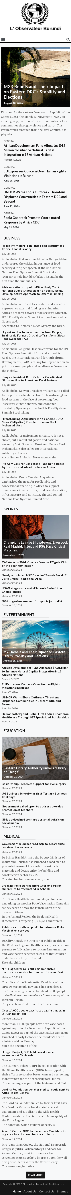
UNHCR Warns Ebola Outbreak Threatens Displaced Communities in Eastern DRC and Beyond (35, 196)
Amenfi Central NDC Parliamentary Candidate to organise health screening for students (34, 1132)
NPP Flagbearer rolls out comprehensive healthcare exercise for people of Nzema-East (32, 970)
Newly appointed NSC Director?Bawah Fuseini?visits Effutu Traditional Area (34, 576)
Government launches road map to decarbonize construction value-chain (33, 845)
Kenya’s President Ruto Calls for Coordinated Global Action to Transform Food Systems (32, 378)
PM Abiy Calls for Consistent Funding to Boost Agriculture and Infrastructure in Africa (33, 465)
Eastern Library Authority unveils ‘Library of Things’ (34, 770)
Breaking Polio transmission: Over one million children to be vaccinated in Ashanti (32, 887)
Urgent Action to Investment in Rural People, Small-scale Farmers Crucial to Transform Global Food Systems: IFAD (33, 335)
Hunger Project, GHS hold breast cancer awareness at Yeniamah (28, 1053)
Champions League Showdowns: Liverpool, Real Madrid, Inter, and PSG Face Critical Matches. (35, 546)
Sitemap (62, 1191)
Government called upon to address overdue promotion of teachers (32, 808)
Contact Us (46, 1191)
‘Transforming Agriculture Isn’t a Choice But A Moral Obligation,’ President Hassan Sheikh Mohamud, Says (32, 422)
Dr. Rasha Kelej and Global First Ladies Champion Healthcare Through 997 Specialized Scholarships (35, 715)
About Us (29, 1191)
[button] (3, 39)
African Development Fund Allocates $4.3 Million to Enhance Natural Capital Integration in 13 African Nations (34, 150)
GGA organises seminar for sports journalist (32, 601)
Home (17, 1191)
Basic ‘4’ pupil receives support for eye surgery (34, 783)
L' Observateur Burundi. (33, 1184)
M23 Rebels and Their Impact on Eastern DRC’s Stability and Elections (34, 92)
